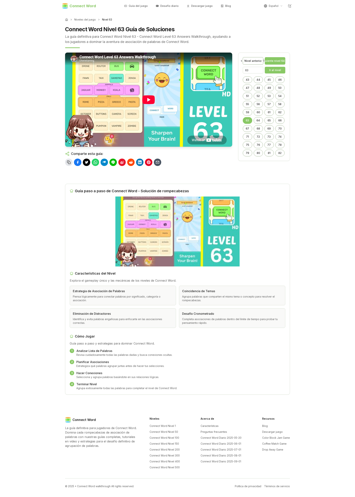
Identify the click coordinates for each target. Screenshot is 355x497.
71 (247, 136)
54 (280, 96)
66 (280, 120)
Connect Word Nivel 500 (165, 467)
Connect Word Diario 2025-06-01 (221, 443)
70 (280, 128)
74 (280, 136)
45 (269, 79)
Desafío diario (169, 5)
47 (247, 87)
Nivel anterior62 (253, 60)
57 (269, 104)
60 (258, 112)
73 (269, 136)
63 (247, 120)
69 (269, 128)
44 (258, 79)
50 (279, 87)
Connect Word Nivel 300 (165, 455)
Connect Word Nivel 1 (163, 425)
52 (258, 96)
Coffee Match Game (274, 443)
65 (269, 120)
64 (258, 120)
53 (269, 96)
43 (247, 79)
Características (210, 425)
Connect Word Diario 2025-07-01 (221, 449)
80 (258, 153)
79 (247, 153)
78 (280, 144)
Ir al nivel (275, 70)
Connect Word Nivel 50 (164, 431)
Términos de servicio (277, 486)
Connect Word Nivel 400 (165, 461)
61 (269, 112)
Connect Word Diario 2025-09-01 (221, 461)
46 (280, 79)
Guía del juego (138, 5)
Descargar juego (202, 5)
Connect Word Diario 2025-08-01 (221, 455)
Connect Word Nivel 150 (164, 443)
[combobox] (273, 6)
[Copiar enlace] (68, 162)
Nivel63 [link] (107, 19)
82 (280, 153)
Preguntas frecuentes (214, 431)
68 (258, 128)
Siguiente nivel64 (275, 60)
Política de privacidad (248, 486)
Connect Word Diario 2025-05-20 (221, 437)
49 (269, 87)
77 (269, 144)
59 (247, 112)
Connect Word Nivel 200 (165, 449)
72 (258, 136)
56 (258, 104)
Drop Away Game (272, 449)
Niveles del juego (85, 19)
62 (280, 112)
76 (258, 144)
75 (247, 144)
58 (279, 104)
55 (247, 104)
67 (247, 128)
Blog (228, 5)
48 (258, 87)
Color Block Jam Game (276, 437)
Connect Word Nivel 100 (164, 437)
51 (247, 96)
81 (269, 153)
